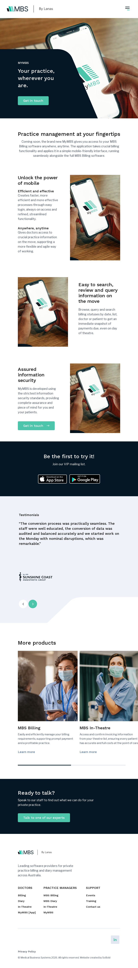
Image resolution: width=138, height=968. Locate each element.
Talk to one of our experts (44, 818)
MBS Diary (50, 901)
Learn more (26, 752)
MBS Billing (50, 895)
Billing (22, 895)
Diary (21, 901)
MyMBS (48, 912)
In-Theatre (25, 906)
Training (91, 901)
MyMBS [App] (27, 912)
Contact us (93, 906)
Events (90, 895)
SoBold (106, 957)
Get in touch (33, 101)
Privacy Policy (27, 951)
